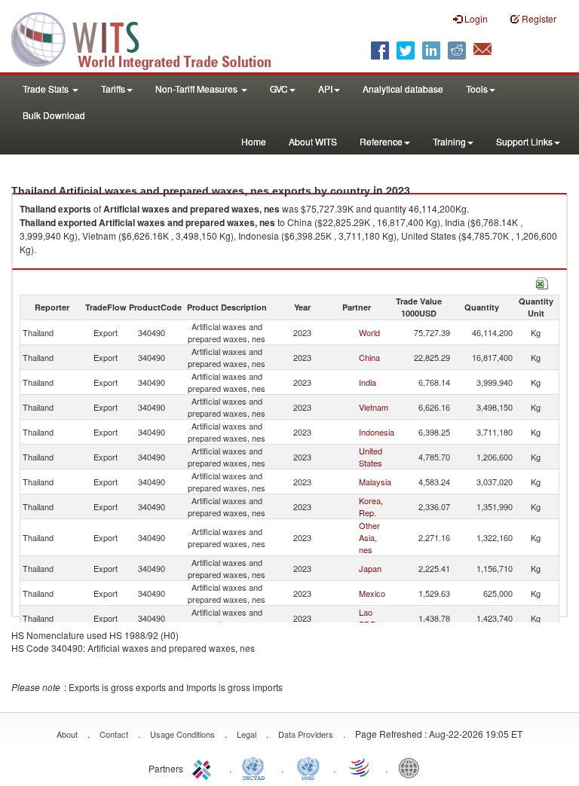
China (369, 357)
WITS (151, 37)
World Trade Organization (360, 767)
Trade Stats (47, 88)
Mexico (372, 593)
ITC (204, 767)
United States (370, 457)
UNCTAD (256, 767)
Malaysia (375, 482)
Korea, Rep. (371, 506)
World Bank (412, 767)
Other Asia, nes (369, 537)
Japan (370, 568)
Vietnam (373, 407)
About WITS (313, 141)
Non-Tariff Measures (197, 88)
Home (253, 141)
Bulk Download (54, 115)
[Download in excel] (542, 281)
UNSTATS (308, 767)
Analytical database (403, 88)
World (369, 332)
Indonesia (376, 432)
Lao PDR (367, 618)
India (367, 382)
